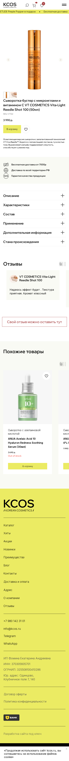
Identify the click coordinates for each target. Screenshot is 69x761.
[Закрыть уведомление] (66, 748)
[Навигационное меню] (64, 5)
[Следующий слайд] (61, 60)
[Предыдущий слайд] (8, 60)
